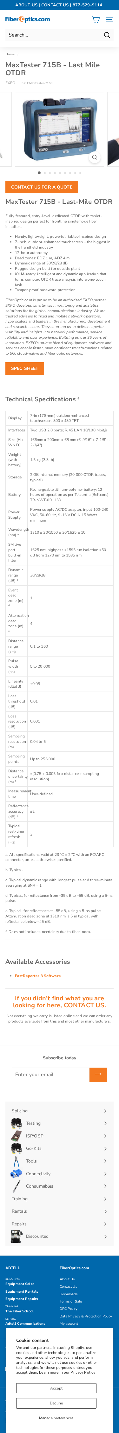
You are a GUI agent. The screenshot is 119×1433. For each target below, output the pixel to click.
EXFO (10, 82)
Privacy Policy (82, 1372)
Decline (56, 1403)
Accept (56, 1388)
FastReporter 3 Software (38, 975)
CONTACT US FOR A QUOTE (41, 187)
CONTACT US (55, 5)
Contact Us (68, 1286)
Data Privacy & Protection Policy (86, 1316)
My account (69, 1323)
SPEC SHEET (24, 368)
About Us (67, 1279)
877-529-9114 (87, 5)
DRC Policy (68, 1308)
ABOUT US (26, 5)
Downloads (69, 1294)
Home (10, 54)
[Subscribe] (98, 1075)
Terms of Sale (71, 1301)
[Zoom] (95, 157)
